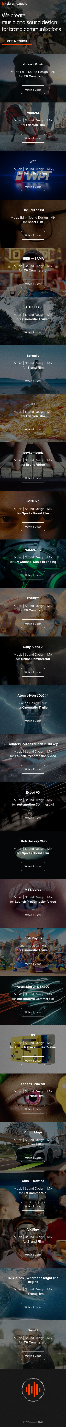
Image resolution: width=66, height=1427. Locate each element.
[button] (17, 41)
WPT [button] (33, 161)
